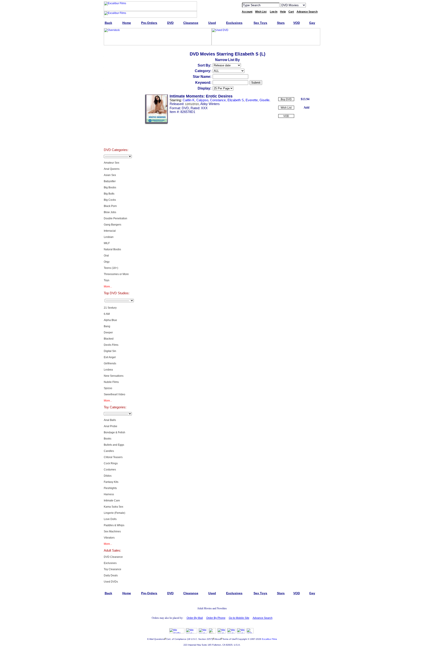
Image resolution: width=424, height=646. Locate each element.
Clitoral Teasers (113, 457)
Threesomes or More (116, 274)
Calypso (202, 100)
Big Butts (109, 193)
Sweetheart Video (114, 394)
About (217, 639)
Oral (106, 255)
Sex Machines (112, 531)
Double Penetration (115, 218)
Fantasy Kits (111, 482)
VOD (286, 116)
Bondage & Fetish (114, 432)
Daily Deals (111, 575)
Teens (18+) (111, 267)
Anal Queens (111, 168)
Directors (116, 140)
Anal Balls (110, 420)
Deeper (108, 332)
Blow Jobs (110, 212)
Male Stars (116, 129)
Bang (107, 326)
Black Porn (110, 206)
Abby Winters (210, 104)
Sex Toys (116, 84)
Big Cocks (110, 199)
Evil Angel (110, 357)
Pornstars (116, 118)
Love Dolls (110, 519)
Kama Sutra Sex (113, 506)
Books (107, 438)
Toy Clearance (112, 569)
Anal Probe (110, 426)
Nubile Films (111, 382)
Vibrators (109, 537)
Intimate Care (112, 500)
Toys (106, 280)
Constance (218, 100)
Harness (109, 494)
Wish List (286, 107)
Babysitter (110, 181)
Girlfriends (110, 363)
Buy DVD (286, 99)
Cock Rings (111, 463)
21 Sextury (110, 307)
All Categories (116, 95)
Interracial (110, 230)
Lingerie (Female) (114, 512)
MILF (107, 243)
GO (312, 4)
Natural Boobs (112, 249)
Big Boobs (110, 187)
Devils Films (111, 344)
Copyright (242, 639)
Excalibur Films (269, 639)
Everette (252, 100)
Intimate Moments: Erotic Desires (201, 96)
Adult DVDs (116, 51)
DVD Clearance (113, 556)
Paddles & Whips (114, 525)
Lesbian (109, 237)
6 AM (107, 313)
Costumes (110, 469)
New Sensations (113, 375)
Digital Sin (110, 351)
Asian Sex (110, 175)
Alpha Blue (110, 320)
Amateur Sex (111, 162)
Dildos (108, 475)
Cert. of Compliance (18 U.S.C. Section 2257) (189, 639)
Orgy (107, 261)
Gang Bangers (112, 224)
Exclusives (116, 62)
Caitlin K (189, 100)
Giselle (264, 100)
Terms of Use (229, 639)
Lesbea (108, 369)
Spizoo (108, 388)
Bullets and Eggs (114, 444)
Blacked (109, 338)
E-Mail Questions (156, 639)
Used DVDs (116, 73)
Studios (116, 107)
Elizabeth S (235, 100)
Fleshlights (110, 488)
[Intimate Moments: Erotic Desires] (156, 123)
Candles (109, 451)
